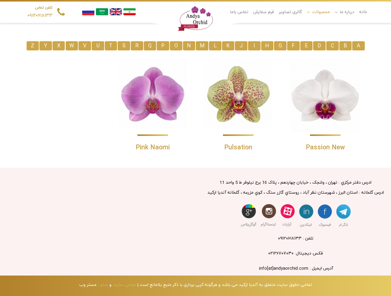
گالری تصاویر (290, 12)
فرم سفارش (263, 12)
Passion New (325, 147)
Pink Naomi (153, 147)
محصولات (321, 12)
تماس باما (239, 12)
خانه (363, 12)
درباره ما (347, 12)
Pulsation (238, 147)
